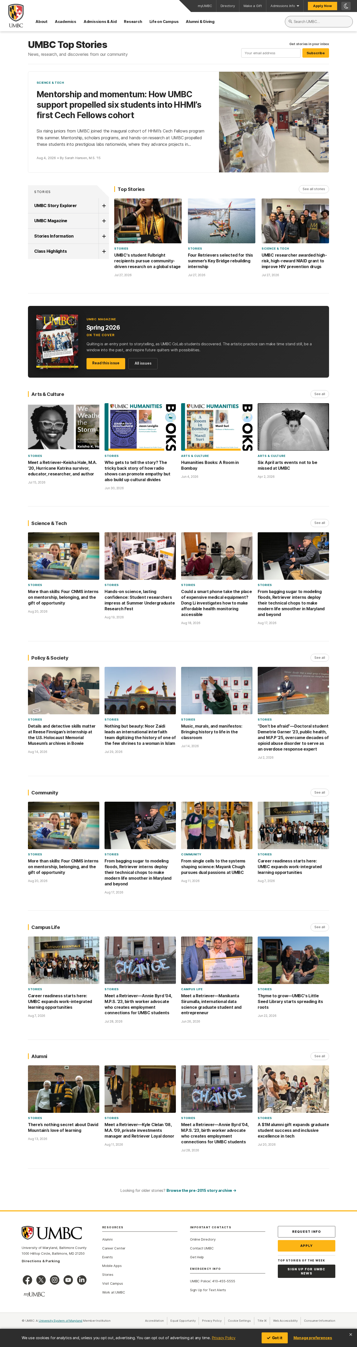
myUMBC (205, 6)
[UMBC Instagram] (54, 1280)
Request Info (306, 1232)
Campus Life (192, 989)
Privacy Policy (223, 1338)
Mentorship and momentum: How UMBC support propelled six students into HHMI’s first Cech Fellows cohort (119, 104)
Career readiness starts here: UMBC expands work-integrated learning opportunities (290, 867)
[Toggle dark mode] (346, 6)
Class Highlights (50, 251)
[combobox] (319, 21)
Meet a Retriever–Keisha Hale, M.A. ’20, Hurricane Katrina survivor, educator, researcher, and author (62, 468)
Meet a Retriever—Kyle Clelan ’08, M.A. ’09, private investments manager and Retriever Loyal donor (139, 1130)
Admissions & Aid (100, 21)
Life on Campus (164, 21)
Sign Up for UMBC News (306, 1271)
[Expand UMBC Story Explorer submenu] (104, 205)
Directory (228, 6)
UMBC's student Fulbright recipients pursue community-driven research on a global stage (147, 261)
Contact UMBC (202, 1248)
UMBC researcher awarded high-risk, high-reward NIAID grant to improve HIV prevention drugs (294, 261)
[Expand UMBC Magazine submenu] (104, 220)
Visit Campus (112, 1283)
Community (191, 854)
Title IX (263, 1320)
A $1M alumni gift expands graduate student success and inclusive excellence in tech (293, 1130)
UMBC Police (200, 1281)
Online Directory (202, 1239)
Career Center (113, 1248)
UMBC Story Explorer (55, 205)
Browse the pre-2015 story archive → (201, 1190)
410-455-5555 (223, 1281)
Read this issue (105, 363)
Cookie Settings (239, 1320)
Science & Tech (50, 82)
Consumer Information (319, 1320)
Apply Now (322, 6)
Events (107, 1257)
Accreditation (154, 1320)
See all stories (314, 189)
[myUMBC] (34, 1294)
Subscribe (316, 53)
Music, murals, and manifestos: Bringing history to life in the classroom (211, 732)
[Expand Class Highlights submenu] (104, 251)
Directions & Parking (41, 1261)
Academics (65, 21)
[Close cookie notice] (350, 1334)
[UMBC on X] (41, 1280)
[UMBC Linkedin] (82, 1280)
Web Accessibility (287, 1320)
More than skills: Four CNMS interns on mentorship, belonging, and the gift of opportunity (63, 597)
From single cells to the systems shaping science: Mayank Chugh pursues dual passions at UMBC (213, 867)
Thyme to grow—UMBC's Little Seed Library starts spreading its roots (290, 1001)
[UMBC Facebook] (27, 1280)
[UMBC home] (12, 15)
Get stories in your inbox (309, 44)
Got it (277, 1338)
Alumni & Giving (200, 21)
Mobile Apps (112, 1266)
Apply (306, 1246)
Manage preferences (312, 1338)
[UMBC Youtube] (68, 1280)
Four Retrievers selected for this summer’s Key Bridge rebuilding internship (220, 261)
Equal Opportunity (184, 1320)
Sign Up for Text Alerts (208, 1290)
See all (319, 394)
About (42, 21)
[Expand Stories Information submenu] (104, 236)
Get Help (197, 1257)
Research (133, 21)
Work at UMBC (113, 1292)
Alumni (107, 1239)
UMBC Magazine (50, 220)
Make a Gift (253, 6)
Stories (42, 192)
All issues (143, 363)
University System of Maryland (61, 1320)
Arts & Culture (195, 456)
